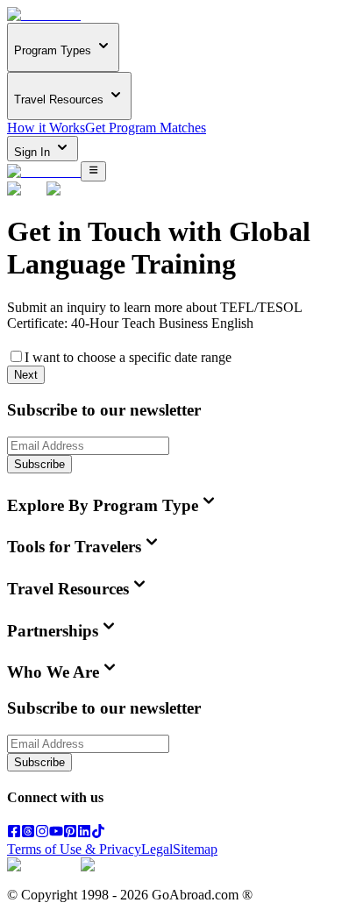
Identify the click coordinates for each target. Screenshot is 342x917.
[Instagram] (42, 833)
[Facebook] (14, 833)
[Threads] (28, 833)
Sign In (33, 152)
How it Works (46, 127)
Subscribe (39, 464)
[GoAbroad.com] (44, 14)
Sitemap (195, 849)
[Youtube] (56, 833)
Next (26, 374)
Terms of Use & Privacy (74, 849)
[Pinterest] (70, 833)
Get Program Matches (145, 127)
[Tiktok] (98, 833)
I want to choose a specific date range (128, 357)
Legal (157, 849)
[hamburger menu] (93, 171)
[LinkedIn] (84, 833)
